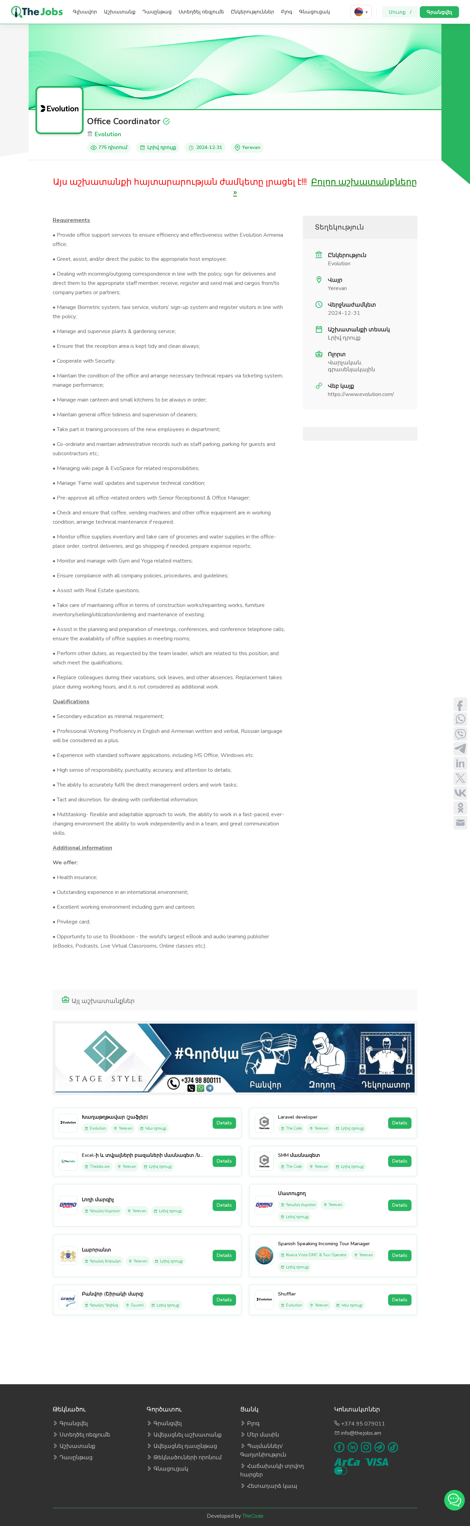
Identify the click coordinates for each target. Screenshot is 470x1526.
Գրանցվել (439, 12)
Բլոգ (286, 12)
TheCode (253, 1516)
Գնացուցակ (314, 12)
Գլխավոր (85, 12)
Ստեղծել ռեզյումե (201, 12)
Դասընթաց (157, 12)
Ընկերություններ (252, 12)
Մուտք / (400, 12)
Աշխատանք (120, 12)
